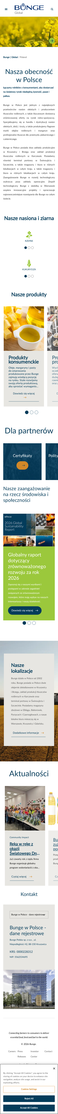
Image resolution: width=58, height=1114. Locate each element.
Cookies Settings (29, 1089)
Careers (12, 1051)
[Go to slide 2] (28, 247)
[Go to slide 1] (25, 247)
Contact (48, 1051)
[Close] (54, 1068)
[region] (29, 1089)
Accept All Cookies (29, 1108)
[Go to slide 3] (32, 247)
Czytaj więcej (19, 876)
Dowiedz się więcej (24, 393)
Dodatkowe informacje (26, 733)
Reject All (28, 1099)
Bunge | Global (10, 57)
